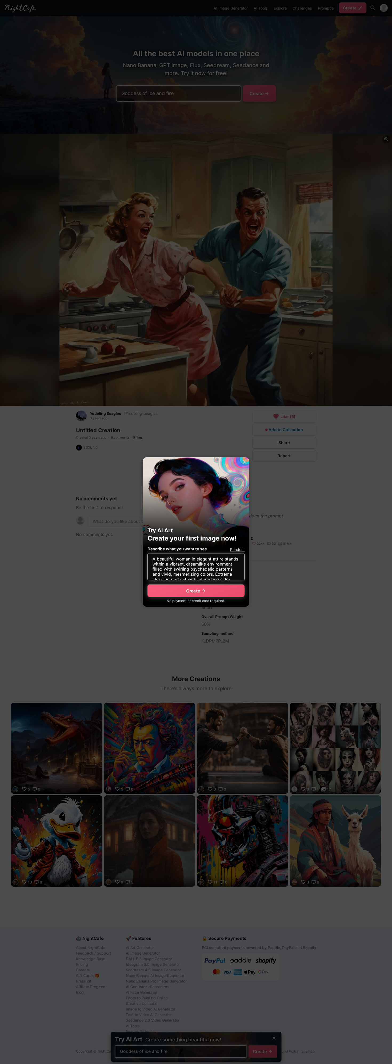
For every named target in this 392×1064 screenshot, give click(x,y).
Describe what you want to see (177, 548)
